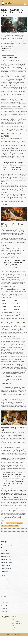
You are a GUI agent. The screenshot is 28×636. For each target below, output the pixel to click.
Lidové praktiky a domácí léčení (9, 53)
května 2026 (5, 588)
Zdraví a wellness (6, 547)
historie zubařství (11, 523)
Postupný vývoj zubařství (8, 55)
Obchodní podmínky (16, 621)
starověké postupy (13, 525)
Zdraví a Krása (5, 571)
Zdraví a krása (5, 553)
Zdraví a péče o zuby (7, 544)
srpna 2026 (5, 579)
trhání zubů (19, 523)
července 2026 (5, 582)
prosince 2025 (5, 602)
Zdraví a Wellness (6, 568)
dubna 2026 (5, 591)
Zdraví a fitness (5, 565)
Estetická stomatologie (8, 550)
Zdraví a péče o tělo (6, 562)
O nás (13, 619)
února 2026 (5, 596)
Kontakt (13, 629)
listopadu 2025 (5, 605)
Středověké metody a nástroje (9, 50)
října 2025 (4, 608)
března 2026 (5, 594)
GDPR (13, 627)
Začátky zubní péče (6, 48)
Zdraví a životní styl (6, 556)
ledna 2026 (4, 599)
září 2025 (4, 611)
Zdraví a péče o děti (6, 559)
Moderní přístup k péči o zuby (9, 57)
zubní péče (4, 525)
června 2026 (5, 585)
